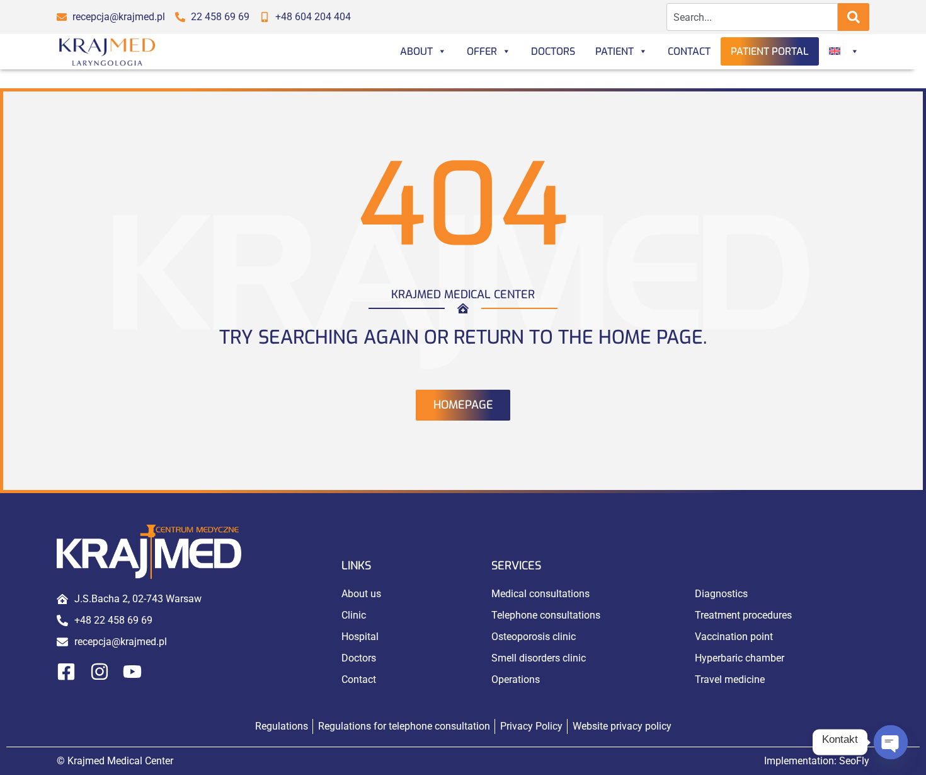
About (416, 51)
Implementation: (816, 761)
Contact (689, 51)
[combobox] (752, 17)
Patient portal (770, 51)
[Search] (853, 17)
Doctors (553, 51)
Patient (614, 51)
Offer (482, 51)
